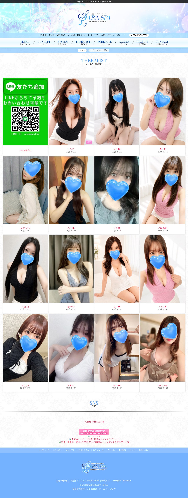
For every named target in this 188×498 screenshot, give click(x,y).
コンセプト (70, 450)
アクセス (111, 450)
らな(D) (25, 385)
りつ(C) (116, 228)
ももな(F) (162, 307)
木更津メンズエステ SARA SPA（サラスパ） (90, 480)
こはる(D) (162, 228)
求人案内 (122, 450)
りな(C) (25, 307)
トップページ (43, 450)
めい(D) (116, 385)
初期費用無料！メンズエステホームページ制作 (94, 489)
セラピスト (57, 450)
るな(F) (162, 149)
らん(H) (116, 307)
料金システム (84, 450)
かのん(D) (162, 385)
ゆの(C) (71, 307)
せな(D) (116, 149)
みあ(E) (71, 385)
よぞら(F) (25, 228)
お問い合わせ (144, 450)
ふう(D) (71, 228)
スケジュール (98, 450)
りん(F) (71, 149)
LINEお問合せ (25, 150)
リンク (132, 450)
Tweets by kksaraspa (94, 422)
